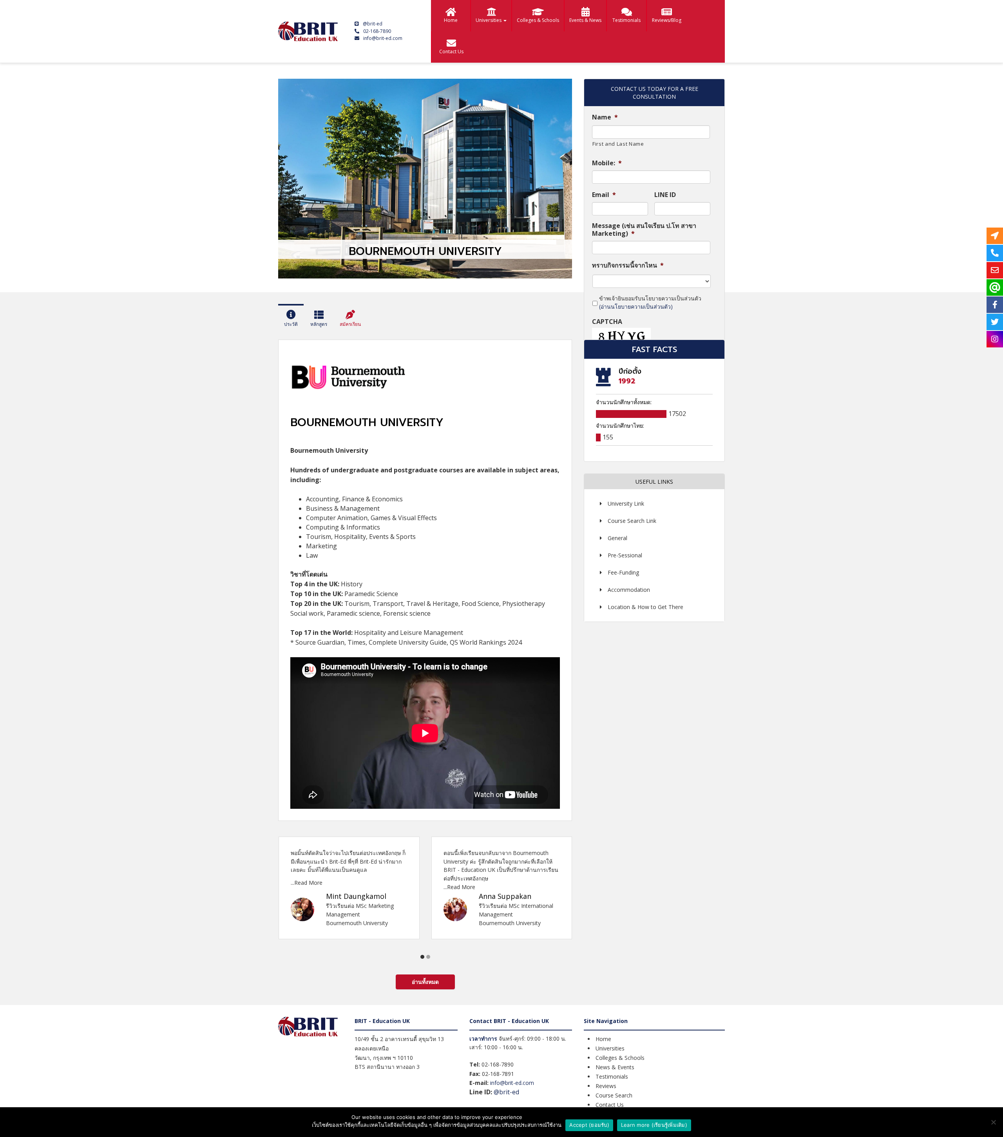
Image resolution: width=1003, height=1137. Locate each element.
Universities (489, 20)
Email (604, 195)
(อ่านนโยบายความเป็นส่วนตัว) (636, 306)
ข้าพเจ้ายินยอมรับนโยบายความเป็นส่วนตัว (650, 302)
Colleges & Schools (538, 20)
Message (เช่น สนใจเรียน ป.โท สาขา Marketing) (644, 230)
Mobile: (607, 163)
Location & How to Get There (645, 607)
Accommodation (629, 589)
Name (605, 117)
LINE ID (665, 195)
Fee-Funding (623, 572)
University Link (626, 503)
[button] (422, 957)
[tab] (291, 320)
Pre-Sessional (625, 555)
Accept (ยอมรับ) (589, 1125)
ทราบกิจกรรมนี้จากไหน (628, 265)
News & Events (615, 1067)
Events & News (585, 20)
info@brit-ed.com (382, 38)
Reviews (606, 1086)
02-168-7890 (377, 31)
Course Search (614, 1095)
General (617, 538)
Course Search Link (632, 520)
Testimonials (626, 20)
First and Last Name (618, 143)
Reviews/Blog (666, 20)
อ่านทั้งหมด (425, 981)
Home (451, 20)
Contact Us (451, 51)
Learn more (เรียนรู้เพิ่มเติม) (654, 1125)
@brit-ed (372, 23)
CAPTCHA (607, 322)
